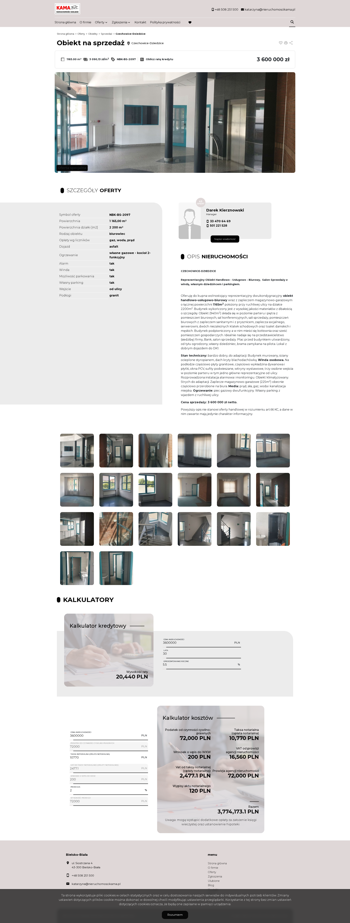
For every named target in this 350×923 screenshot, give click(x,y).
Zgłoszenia (215, 876)
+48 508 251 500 (83, 875)
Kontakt (140, 22)
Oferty (99, 22)
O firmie (85, 22)
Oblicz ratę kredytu (159, 59)
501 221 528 (218, 225)
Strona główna (65, 22)
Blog (211, 885)
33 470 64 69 (220, 221)
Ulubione (214, 881)
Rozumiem (175, 914)
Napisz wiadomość (225, 239)
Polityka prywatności (165, 22)
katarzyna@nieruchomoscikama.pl (96, 884)
